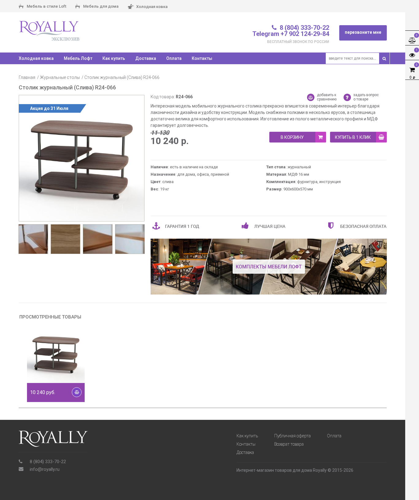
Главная (27, 77)
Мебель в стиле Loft (46, 6)
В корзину (292, 137)
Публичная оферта (292, 435)
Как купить (113, 58)
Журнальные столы (60, 77)
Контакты (202, 58)
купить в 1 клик (353, 137)
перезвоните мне (363, 32)
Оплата (174, 58)
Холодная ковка (151, 6)
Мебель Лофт (78, 58)
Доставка (145, 58)
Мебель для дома (100, 6)
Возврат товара (289, 444)
